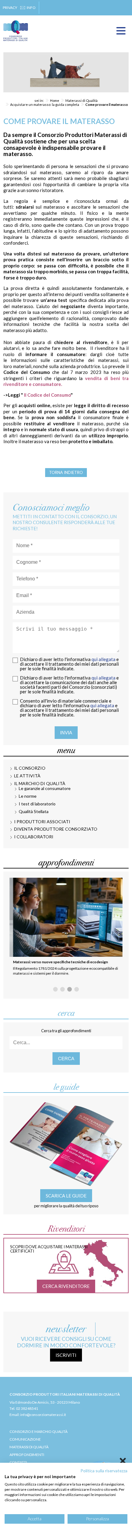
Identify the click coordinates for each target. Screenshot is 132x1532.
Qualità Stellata (34, 811)
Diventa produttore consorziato (55, 829)
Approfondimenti (27, 1454)
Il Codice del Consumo (47, 395)
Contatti (18, 1462)
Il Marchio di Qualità (39, 783)
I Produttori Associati (42, 821)
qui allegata (103, 659)
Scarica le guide (66, 1195)
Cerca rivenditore (66, 1286)
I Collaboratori (33, 836)
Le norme (28, 796)
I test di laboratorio (37, 803)
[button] (55, 989)
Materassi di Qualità (29, 1447)
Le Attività (27, 775)
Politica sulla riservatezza (103, 1470)
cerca (66, 1058)
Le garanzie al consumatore (45, 788)
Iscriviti (66, 1355)
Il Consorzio (29, 768)
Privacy (10, 8)
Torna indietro (66, 472)
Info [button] (31, 7)
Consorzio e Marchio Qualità (39, 1431)
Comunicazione (25, 1439)
